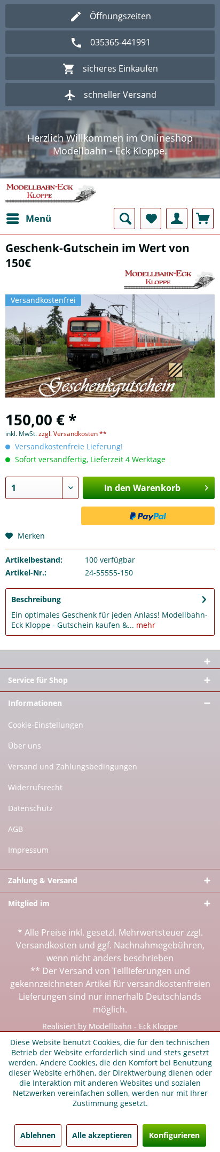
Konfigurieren (174, 1135)
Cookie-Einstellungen (45, 725)
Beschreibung (36, 599)
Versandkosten (46, 945)
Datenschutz (30, 808)
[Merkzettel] (150, 218)
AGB (15, 829)
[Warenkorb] (203, 218)
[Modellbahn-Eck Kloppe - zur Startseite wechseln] (50, 193)
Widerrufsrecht (35, 787)
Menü (38, 218)
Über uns (24, 746)
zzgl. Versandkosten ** (72, 433)
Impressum (28, 850)
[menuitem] (28, 218)
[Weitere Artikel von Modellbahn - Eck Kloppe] (169, 279)
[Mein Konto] (176, 218)
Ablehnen (38, 1135)
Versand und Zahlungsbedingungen (72, 766)
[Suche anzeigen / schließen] (124, 218)
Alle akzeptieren (102, 1135)
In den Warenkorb (142, 488)
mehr (144, 625)
